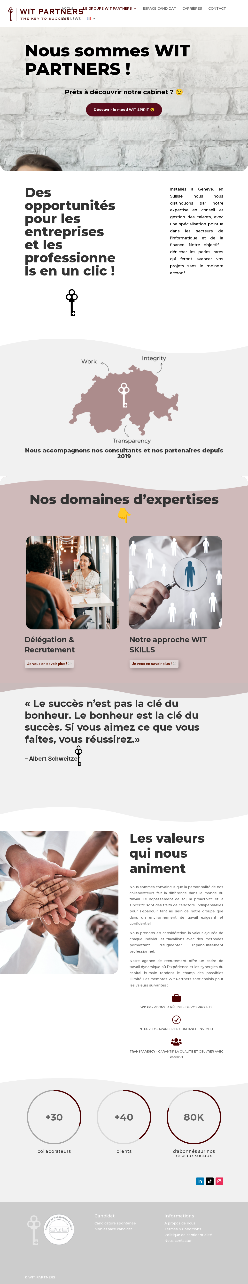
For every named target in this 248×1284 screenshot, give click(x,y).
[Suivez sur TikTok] (210, 1181)
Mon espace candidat (113, 1229)
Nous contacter (178, 1240)
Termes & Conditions (182, 1229)
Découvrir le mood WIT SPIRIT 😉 (124, 109)
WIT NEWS (71, 19)
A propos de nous (179, 1223)
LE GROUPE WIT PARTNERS (107, 9)
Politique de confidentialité (188, 1235)
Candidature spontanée (115, 1223)
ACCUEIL (69, 9)
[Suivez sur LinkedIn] (200, 1181)
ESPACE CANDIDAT (159, 9)
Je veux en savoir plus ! (47, 664)
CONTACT (217, 9)
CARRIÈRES (192, 9)
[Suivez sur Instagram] (219, 1181)
